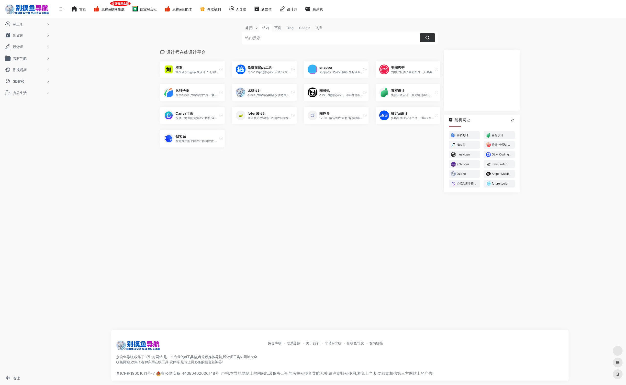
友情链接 (376, 343)
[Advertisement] (482, 80)
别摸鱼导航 (355, 343)
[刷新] (513, 120)
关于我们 (313, 343)
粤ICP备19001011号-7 (135, 373)
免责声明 (274, 343)
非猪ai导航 (333, 343)
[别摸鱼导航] (138, 346)
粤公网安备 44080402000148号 (190, 373)
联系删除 (294, 343)
